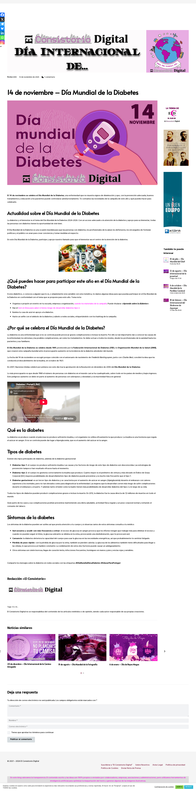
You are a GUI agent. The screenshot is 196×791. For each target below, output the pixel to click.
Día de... (15, 607)
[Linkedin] (2, 33)
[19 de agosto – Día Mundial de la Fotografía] (82, 647)
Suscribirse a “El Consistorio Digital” (116, 765)
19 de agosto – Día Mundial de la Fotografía (77, 664)
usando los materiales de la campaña (90, 304)
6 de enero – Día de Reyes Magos (124, 664)
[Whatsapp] (2, 37)
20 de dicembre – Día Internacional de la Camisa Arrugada (29, 665)
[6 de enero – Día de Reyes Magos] (133, 647)
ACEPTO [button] (179, 787)
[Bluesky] (2, 28)
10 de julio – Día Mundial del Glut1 (177, 260)
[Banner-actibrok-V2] (176, 203)
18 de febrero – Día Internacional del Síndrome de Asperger (178, 303)
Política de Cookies (109, 768)
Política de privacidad (175, 765)
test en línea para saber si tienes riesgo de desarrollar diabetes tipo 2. (49, 308)
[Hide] (1, 46)
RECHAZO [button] (188, 787)
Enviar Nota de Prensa (131, 768)
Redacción (12, 77)
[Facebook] (2, 15)
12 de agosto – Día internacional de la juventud (178, 273)
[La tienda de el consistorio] (176, 115)
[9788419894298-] (176, 148)
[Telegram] (2, 24)
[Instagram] (2, 42)
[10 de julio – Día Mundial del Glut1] (166, 260)
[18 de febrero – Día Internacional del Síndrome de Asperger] (166, 300)
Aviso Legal (158, 765)
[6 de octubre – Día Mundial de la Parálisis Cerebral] (166, 286)
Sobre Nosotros (142, 765)
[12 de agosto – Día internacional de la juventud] (166, 271)
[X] (2, 19)
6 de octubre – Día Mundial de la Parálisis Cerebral (178, 288)
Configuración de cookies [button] (164, 787)
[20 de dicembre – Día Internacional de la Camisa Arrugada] (31, 647)
